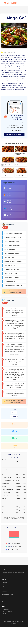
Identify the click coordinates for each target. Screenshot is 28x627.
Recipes (4, 596)
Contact (4, 613)
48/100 (14, 52)
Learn (3, 599)
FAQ (3, 601)
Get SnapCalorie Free (14, 134)
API (3, 586)
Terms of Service (7, 611)
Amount (14, 409)
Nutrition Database (7, 594)
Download (4, 582)
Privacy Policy (6, 609)
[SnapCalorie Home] (11, 2)
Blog (3, 584)
